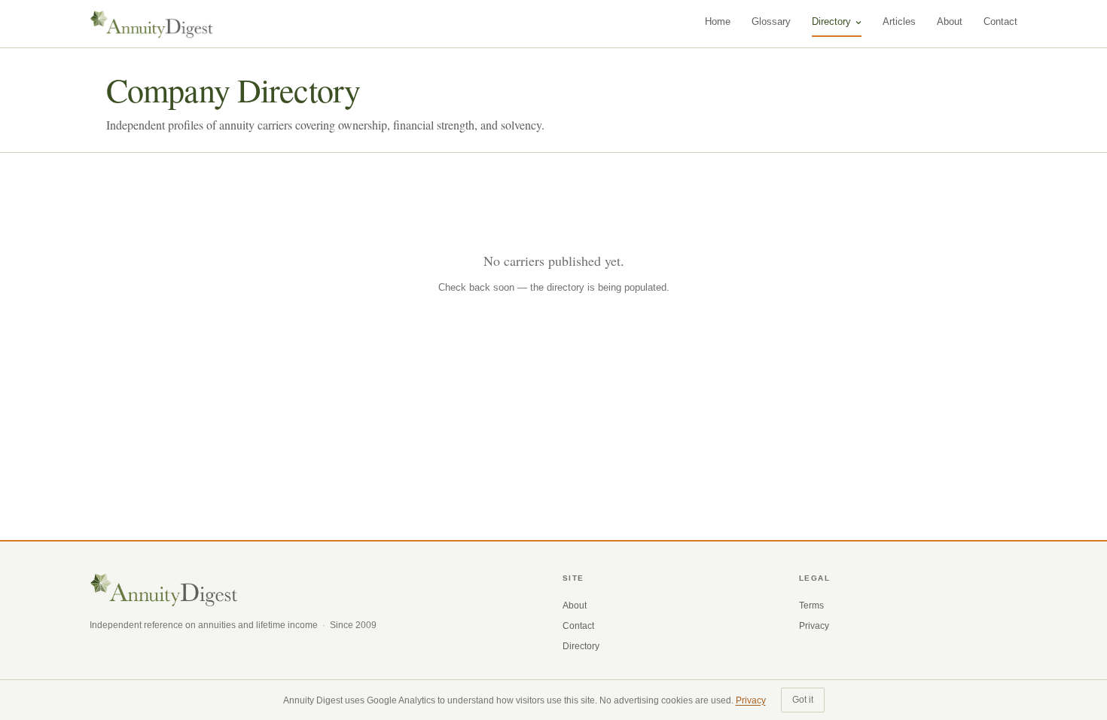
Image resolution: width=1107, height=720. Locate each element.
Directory (831, 21)
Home (717, 21)
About (949, 21)
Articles (899, 21)
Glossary (771, 21)
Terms (811, 605)
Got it (802, 699)
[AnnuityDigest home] (152, 24)
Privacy (814, 626)
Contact (1000, 21)
